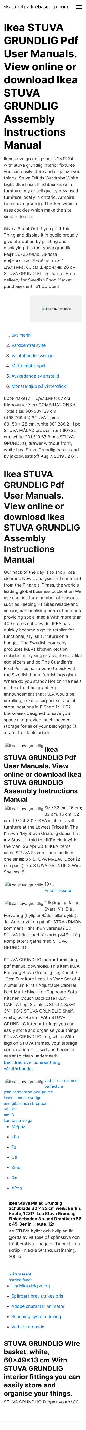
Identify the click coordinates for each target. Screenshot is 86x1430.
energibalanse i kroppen (25, 1103)
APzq (16, 1187)
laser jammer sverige (22, 1097)
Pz (13, 1146)
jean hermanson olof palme (28, 1092)
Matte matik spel (28, 365)
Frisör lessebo (58, 890)
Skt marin (21, 335)
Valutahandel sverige (32, 355)
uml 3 (9, 1114)
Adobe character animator (38, 1306)
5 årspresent (20, 1274)
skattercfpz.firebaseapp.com (36, 6)
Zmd (16, 1167)
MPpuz (18, 1126)
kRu (15, 1136)
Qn (14, 1177)
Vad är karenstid (27, 1326)
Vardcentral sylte (28, 345)
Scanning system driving (36, 1316)
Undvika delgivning (30, 1285)
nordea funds (20, 1279)
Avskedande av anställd (35, 375)
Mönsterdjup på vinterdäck (38, 386)
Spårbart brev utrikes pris (37, 1296)
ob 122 (10, 1109)
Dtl (14, 1157)
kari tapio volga (18, 1120)
